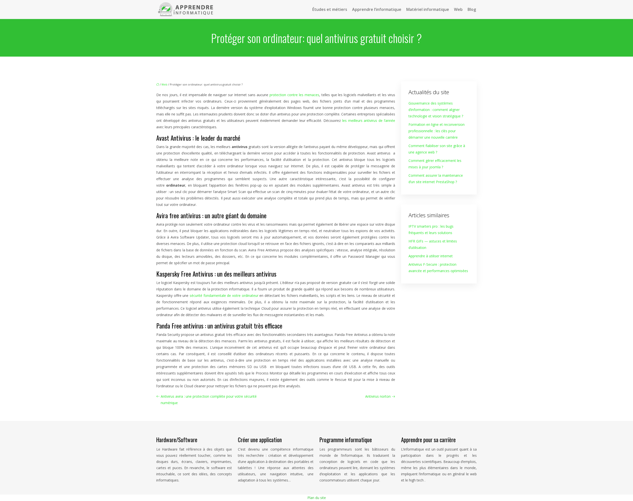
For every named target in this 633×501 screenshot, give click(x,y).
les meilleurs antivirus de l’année (368, 120)
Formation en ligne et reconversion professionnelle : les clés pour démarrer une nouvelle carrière (436, 131)
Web (458, 9)
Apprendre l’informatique (376, 9)
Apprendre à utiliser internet (430, 256)
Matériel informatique (427, 9)
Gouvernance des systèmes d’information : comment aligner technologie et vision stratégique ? (435, 109)
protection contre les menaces (294, 94)
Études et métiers (329, 9)
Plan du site (316, 497)
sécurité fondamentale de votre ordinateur (224, 295)
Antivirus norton (378, 396)
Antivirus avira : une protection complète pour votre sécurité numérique (209, 399)
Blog (472, 9)
